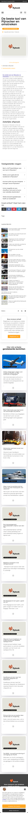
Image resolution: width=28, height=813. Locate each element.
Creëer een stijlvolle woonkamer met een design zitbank (17, 244)
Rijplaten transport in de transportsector (11, 563)
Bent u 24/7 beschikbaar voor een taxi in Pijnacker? (14, 169)
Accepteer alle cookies (14, 806)
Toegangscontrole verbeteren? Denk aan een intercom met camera (16, 240)
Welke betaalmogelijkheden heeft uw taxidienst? (14, 197)
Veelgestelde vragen (8, 68)
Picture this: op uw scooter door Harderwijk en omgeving (13, 716)
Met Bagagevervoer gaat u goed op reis (13, 601)
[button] (25, 789)
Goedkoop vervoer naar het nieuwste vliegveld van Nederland (12, 678)
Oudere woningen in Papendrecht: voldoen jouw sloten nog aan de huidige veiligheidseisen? (15, 282)
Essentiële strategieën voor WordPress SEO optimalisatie (16, 265)
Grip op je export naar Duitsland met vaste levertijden (17, 229)
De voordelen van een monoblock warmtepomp (15, 255)
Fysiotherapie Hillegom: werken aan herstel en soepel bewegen (17, 270)
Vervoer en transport (10, 28)
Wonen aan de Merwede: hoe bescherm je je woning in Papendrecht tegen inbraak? (16, 288)
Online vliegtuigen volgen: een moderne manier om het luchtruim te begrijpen (13, 373)
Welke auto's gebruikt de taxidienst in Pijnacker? (14, 175)
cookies (4, 799)
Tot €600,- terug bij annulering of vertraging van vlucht (13, 754)
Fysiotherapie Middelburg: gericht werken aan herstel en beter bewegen (16, 277)
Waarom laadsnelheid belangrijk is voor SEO (17, 301)
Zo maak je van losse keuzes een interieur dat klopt (17, 234)
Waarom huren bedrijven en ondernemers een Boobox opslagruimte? (12, 640)
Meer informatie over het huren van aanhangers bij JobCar (13, 410)
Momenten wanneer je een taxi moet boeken (13, 449)
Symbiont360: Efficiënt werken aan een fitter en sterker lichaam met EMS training (17, 261)
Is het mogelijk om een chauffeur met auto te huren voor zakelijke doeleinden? (14, 190)
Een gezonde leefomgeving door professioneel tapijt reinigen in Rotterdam (17, 297)
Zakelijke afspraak (7, 65)
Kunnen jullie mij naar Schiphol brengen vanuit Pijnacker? (14, 182)
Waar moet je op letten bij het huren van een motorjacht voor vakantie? (13, 488)
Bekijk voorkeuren (14, 810)
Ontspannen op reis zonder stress (15, 250)
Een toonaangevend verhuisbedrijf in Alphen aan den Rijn (13, 526)
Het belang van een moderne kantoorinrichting (9, 292)
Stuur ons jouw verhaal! (14, 319)
